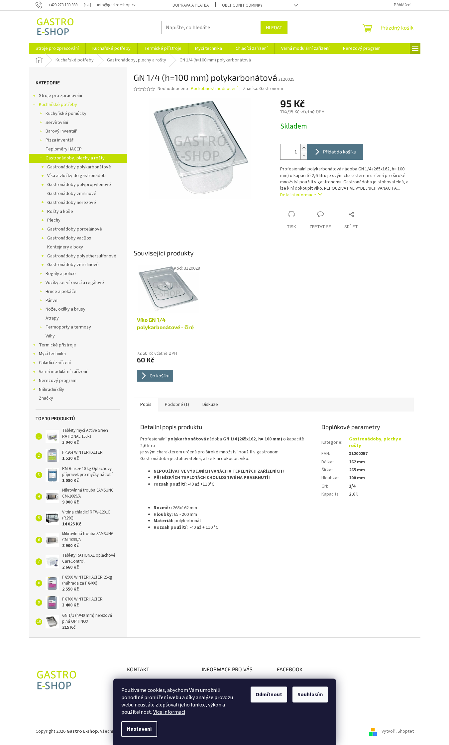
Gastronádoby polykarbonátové (79, 167)
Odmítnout (269, 694)
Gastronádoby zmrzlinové (73, 264)
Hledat (274, 27)
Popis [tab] (146, 404)
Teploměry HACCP (64, 149)
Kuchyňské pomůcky (66, 113)
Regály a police (61, 273)
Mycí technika (52, 353)
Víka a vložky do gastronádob (76, 175)
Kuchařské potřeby (58, 104)
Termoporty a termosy (68, 327)
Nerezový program (57, 380)
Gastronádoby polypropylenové (79, 184)
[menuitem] (57, 48)
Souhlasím (310, 694)
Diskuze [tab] (210, 404)
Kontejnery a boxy (65, 247)
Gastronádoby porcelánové (74, 229)
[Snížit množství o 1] (303, 155)
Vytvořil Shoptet (398, 731)
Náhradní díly (51, 389)
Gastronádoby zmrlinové (71, 193)
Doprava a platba (190, 5)
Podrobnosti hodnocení (214, 89)
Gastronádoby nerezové (71, 202)
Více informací (169, 712)
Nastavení (139, 729)
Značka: (263, 88)
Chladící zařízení (55, 362)
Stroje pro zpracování (60, 95)
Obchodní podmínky (242, 5)
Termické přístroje (57, 345)
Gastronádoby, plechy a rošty (75, 158)
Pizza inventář (59, 140)
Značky (46, 398)
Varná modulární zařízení (63, 371)
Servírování (57, 122)
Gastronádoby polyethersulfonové (81, 256)
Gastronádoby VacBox (69, 238)
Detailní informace (298, 195)
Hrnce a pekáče (61, 291)
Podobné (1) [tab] (177, 404)
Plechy (53, 220)
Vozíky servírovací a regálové (75, 282)
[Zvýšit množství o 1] (303, 148)
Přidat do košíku (339, 151)
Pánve (51, 300)
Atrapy (52, 318)
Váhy (50, 336)
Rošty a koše (60, 211)
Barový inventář (61, 131)
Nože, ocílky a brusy (65, 309)
